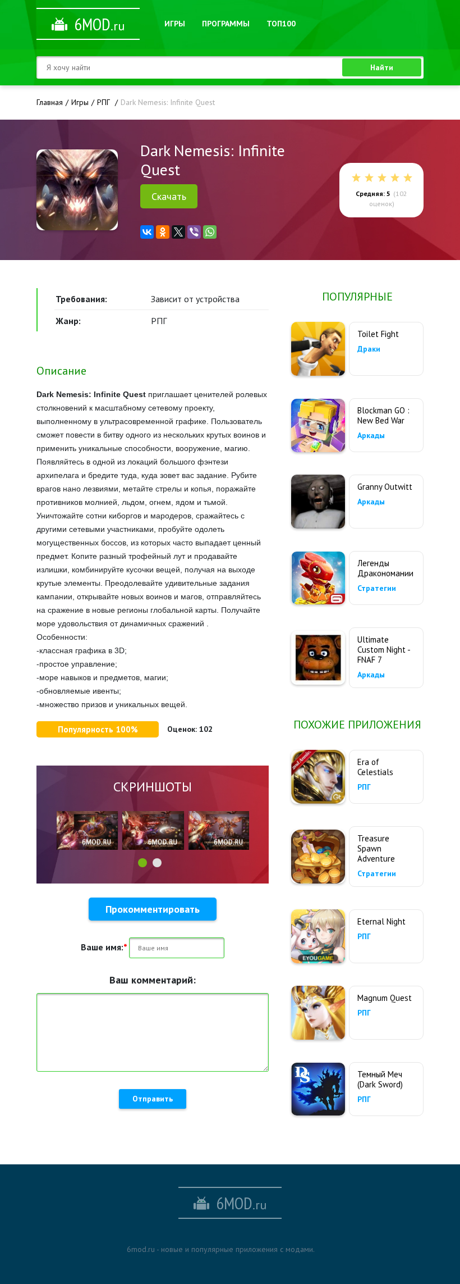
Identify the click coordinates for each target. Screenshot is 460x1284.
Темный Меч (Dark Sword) (380, 1079)
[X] (178, 232)
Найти (381, 67)
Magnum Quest (384, 997)
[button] (142, 862)
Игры (174, 24)
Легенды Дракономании (385, 568)
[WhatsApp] (210, 232)
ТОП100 (281, 24)
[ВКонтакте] (147, 232)
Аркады (371, 435)
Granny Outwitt (384, 486)
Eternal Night (381, 921)
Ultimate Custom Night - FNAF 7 (383, 649)
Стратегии (376, 588)
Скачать (168, 196)
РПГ (364, 787)
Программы (226, 24)
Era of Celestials (375, 767)
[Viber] (194, 232)
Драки (368, 349)
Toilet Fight (378, 334)
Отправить (152, 1099)
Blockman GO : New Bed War (383, 415)
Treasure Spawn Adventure (376, 848)
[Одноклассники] (162, 232)
